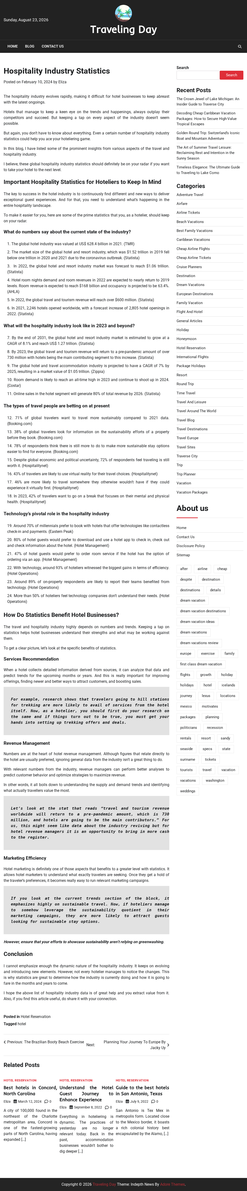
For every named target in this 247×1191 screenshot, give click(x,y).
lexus (206, 696)
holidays (187, 685)
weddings (187, 791)
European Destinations (195, 294)
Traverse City (187, 456)
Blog (29, 46)
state (226, 749)
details (215, 590)
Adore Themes (172, 1184)
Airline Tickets (188, 212)
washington (215, 780)
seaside (186, 749)
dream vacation (192, 600)
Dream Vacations (191, 285)
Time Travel (186, 393)
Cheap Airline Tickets (194, 258)
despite (186, 579)
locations (227, 696)
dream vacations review (199, 643)
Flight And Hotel (190, 312)
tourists (186, 770)
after (184, 569)
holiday (227, 675)
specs (207, 749)
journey (186, 696)
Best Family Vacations (195, 231)
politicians (188, 727)
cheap (222, 569)
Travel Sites (186, 447)
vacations (188, 780)
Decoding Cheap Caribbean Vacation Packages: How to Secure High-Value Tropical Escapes (207, 118)
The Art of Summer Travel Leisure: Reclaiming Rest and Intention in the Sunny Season (205, 152)
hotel (22, 1024)
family (229, 653)
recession (215, 727)
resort (206, 738)
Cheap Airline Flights (193, 249)
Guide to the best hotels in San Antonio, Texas (142, 1090)
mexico (186, 706)
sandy (225, 738)
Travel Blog (185, 420)
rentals (185, 738)
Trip (180, 465)
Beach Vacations (190, 222)
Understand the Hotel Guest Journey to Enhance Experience (86, 1093)
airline (202, 569)
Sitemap (183, 555)
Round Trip (185, 384)
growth (205, 675)
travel (207, 770)
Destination (186, 276)
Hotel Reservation (36, 1016)
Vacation (184, 483)
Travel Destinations (192, 429)
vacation (228, 770)
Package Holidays (191, 366)
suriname (187, 759)
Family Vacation (190, 303)
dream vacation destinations (203, 611)
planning (212, 717)
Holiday (183, 330)
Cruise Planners (189, 267)
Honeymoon (186, 339)
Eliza (62, 82)
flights (185, 675)
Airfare (182, 204)
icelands (228, 685)
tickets (210, 759)
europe (185, 653)
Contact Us (53, 46)
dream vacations (193, 632)
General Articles (189, 321)
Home (12, 46)
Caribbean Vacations (193, 239)
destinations (190, 590)
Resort (182, 375)
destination (211, 579)
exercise (208, 653)
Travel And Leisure (191, 402)
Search (183, 67)
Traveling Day (123, 28)
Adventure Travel (190, 195)
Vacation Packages (192, 492)
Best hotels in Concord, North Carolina (30, 1090)
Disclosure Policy (191, 546)
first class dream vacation (201, 664)
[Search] (239, 46)
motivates (210, 706)
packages (188, 717)
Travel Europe (188, 438)
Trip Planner (186, 474)
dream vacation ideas (197, 622)
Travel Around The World (196, 411)
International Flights (193, 357)
